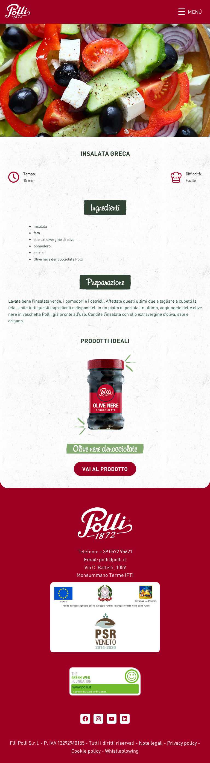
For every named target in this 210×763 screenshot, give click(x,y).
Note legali (151, 743)
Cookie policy (86, 751)
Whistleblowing (122, 751)
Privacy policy (182, 743)
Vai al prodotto (105, 469)
